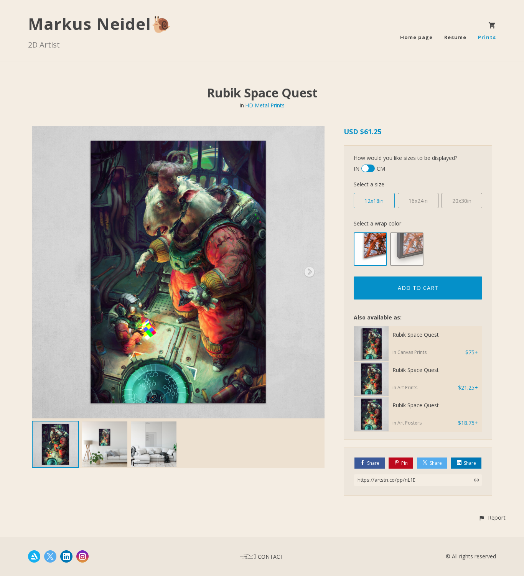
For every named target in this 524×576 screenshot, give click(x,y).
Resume (455, 37)
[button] (492, 517)
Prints (487, 37)
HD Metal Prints (265, 105)
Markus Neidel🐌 (99, 24)
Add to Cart (418, 287)
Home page (416, 37)
